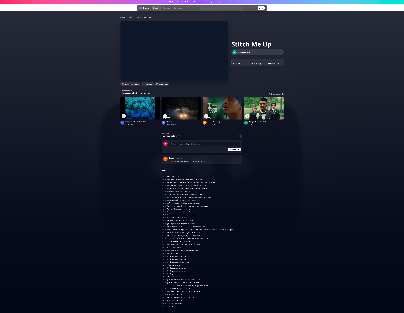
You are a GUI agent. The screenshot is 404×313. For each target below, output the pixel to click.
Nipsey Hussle (130, 124)
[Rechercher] (238, 8)
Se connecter (234, 149)
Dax (250, 124)
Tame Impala (171, 124)
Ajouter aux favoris (132, 84)
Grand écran (163, 84)
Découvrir (156, 8)
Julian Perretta (134, 17)
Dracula (169, 122)
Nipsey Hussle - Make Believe (136, 122)
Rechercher (167, 8)
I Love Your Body (214, 122)
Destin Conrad (213, 124)
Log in (261, 8)
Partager (149, 84)
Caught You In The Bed (257, 122)
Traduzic (146, 8)
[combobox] (218, 8)
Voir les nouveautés (276, 94)
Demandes (178, 8)
